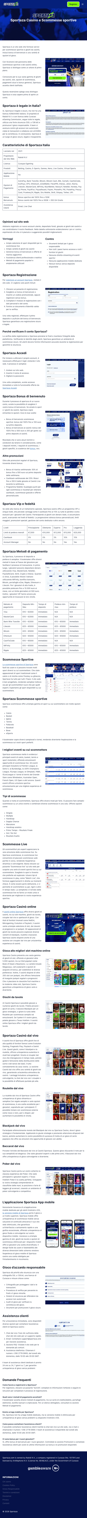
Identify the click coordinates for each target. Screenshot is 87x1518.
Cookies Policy (9, 1485)
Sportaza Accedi (10, 388)
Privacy (6, 1500)
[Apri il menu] (82, 4)
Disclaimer (7, 1496)
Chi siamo (7, 1482)
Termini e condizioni (11, 1492)
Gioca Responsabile (11, 1489)
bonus (32, 448)
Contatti (6, 1503)
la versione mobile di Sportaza (16, 1213)
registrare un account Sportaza (19, 280)
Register (73, 4)
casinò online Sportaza (14, 912)
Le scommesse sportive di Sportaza (18, 665)
